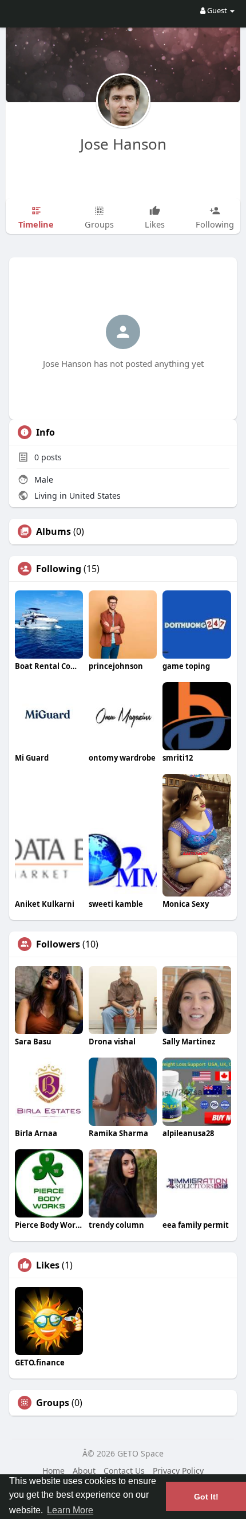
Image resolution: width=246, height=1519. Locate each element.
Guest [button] (217, 10)
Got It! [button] (206, 1496)
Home (53, 1470)
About (84, 1470)
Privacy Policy (178, 1470)
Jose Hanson (123, 144)
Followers (58, 944)
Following (58, 568)
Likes (47, 1265)
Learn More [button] (70, 1510)
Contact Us (124, 1470)
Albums (53, 531)
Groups (52, 1402)
